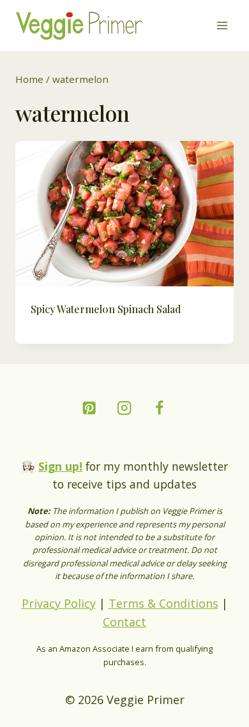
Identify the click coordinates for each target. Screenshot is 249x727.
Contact (124, 621)
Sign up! (60, 466)
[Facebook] (160, 408)
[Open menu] (222, 25)
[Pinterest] (90, 408)
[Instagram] (125, 408)
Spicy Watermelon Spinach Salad (106, 309)
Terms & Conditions (163, 603)
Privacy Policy (59, 603)
